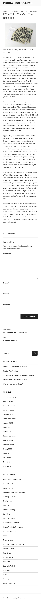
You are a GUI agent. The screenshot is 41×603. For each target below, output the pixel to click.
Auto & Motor (8, 488)
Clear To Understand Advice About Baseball (18, 375)
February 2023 (8, 445)
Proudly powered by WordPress (14, 598)
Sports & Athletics (9, 566)
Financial (10, 233)
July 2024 (6, 427)
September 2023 (9, 436)
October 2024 (8, 414)
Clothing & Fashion (10, 497)
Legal (5, 536)
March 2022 (7, 449)
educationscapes (29, 11)
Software (6, 562)
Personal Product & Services (13, 544)
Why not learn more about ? (13, 384)
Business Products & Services (14, 492)
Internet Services (9, 531)
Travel (5, 575)
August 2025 (8, 401)
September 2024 (9, 419)
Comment (7, 254)
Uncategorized (8, 579)
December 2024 (9, 406)
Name (6, 283)
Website (6, 305)
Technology (7, 570)
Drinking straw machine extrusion (15, 380)
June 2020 (7, 458)
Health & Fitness (9, 518)
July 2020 (6, 453)
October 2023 (8, 432)
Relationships (8, 557)
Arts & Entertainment (11, 484)
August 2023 (8, 440)
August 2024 (8, 423)
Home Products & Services (13, 527)
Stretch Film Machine (10, 371)
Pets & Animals (8, 549)
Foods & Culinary (9, 510)
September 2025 (9, 397)
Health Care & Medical (11, 523)
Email (6, 294)
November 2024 (9, 410)
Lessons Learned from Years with (15, 367)
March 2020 (7, 466)
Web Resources (9, 583)
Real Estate (7, 553)
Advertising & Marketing (12, 479)
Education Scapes (18, 3)
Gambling (6, 514)
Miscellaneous (8, 540)
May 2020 (7, 462)
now (28, 217)
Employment (7, 501)
